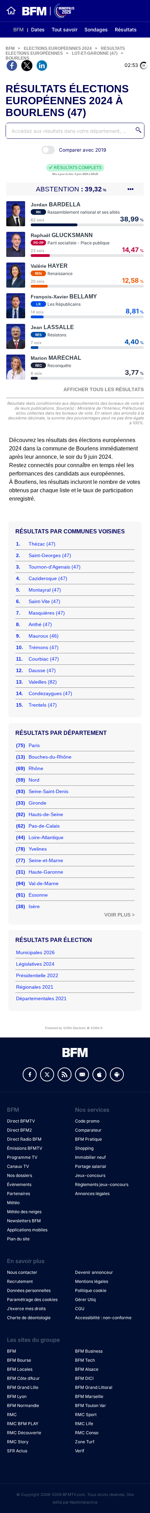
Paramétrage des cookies (32, 1299)
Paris (34, 745)
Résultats (126, 29)
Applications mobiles (27, 1229)
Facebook (30, 1074)
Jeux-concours (90, 1175)
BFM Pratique (88, 1139)
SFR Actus (17, 1450)
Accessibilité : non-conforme (103, 1317)
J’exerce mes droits (26, 1308)
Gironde (37, 803)
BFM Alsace (86, 1369)
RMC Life (84, 1423)
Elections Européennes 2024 (58, 48)
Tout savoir (64, 29)
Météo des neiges (24, 1211)
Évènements (19, 1184)
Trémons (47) (44, 647)
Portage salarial (90, 1166)
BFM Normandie (23, 1405)
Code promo (87, 1121)
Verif (79, 1450)
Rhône (36, 768)
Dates (38, 29)
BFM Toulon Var (90, 1405)
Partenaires (18, 1193)
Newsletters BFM (24, 1220)
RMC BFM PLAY (22, 1423)
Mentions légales (91, 1281)
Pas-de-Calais (44, 826)
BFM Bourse (19, 1360)
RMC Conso (86, 1432)
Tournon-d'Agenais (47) (55, 567)
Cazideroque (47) (48, 578)
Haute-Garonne (46, 872)
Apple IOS (99, 1074)
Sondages (96, 29)
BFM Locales (19, 1369)
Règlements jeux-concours (101, 1184)
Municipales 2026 (35, 952)
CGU (79, 1308)
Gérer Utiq (85, 1299)
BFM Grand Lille (22, 1387)
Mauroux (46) (44, 636)
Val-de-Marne (44, 883)
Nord (34, 780)
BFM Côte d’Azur (23, 1378)
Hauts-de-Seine (46, 814)
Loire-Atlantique (46, 837)
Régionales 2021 (34, 987)
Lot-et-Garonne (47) (95, 53)
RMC (12, 1414)
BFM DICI (84, 1378)
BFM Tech (85, 1360)
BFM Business (89, 1351)
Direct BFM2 (19, 1130)
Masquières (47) (47, 613)
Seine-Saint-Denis (48, 791)
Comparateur (88, 1130)
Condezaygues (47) (50, 693)
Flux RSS (65, 1074)
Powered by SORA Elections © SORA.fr (74, 1028)
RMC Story (18, 1441)
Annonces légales (92, 1193)
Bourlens (17, 58)
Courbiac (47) (44, 659)
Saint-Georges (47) (50, 555)
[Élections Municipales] (45, 10)
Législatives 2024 (35, 964)
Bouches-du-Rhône (50, 757)
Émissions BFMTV (24, 1148)
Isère (34, 906)
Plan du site (18, 1238)
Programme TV (22, 1157)
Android (117, 1074)
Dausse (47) (42, 670)
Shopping (84, 1148)
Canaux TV (18, 1166)
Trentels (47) (43, 705)
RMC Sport (86, 1414)
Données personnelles (29, 1290)
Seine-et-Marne (46, 860)
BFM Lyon (17, 1396)
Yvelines (38, 849)
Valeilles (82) (43, 682)
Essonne (38, 895)
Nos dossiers (19, 1175)
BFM (18, 29)
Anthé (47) (40, 624)
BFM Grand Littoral (93, 1387)
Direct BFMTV (21, 1121)
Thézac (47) (42, 544)
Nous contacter (22, 1272)
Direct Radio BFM (24, 1139)
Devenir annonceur (94, 1272)
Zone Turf (84, 1441)
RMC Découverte (24, 1432)
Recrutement (20, 1281)
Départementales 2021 (41, 998)
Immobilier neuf (90, 1157)
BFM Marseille (89, 1396)
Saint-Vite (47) (44, 601)
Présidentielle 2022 (37, 975)
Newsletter (82, 1074)
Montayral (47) (45, 590)
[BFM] (11, 11)
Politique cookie (90, 1290)
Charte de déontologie (29, 1317)
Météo (13, 1202)
